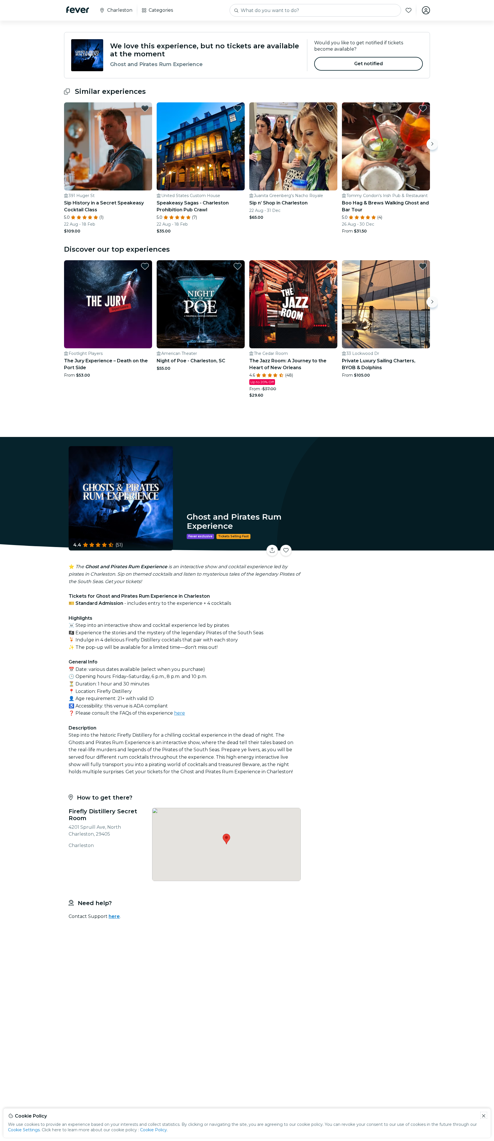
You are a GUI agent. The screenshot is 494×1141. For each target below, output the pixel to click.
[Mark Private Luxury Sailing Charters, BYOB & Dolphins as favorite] (423, 266)
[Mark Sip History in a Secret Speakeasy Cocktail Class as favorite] (145, 108)
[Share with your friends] (272, 550)
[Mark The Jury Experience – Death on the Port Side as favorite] (145, 266)
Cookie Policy (153, 1129)
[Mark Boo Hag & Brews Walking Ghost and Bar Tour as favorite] (423, 108)
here (179, 713)
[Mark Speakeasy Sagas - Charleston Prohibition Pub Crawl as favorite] (237, 108)
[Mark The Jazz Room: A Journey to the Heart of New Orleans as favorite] (330, 266)
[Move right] (432, 144)
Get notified (368, 63)
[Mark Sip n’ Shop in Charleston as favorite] (330, 108)
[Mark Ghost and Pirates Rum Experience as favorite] (286, 550)
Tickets (366, 547)
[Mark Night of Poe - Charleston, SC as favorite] (237, 266)
